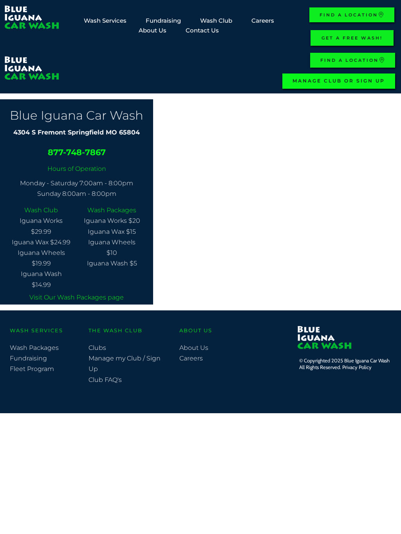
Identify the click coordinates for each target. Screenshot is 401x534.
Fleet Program (32, 369)
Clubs (98, 347)
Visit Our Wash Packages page (76, 297)
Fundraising (28, 358)
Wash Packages (34, 347)
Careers (191, 358)
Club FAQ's (105, 379)
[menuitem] (105, 21)
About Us (193, 347)
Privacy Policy (357, 367)
